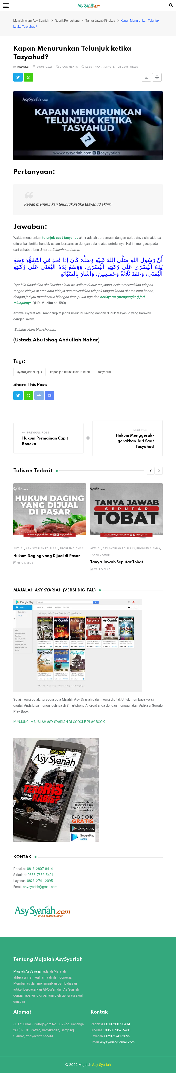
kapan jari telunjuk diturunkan (70, 372)
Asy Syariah (101, 1064)
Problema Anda (71, 548)
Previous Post (38, 432)
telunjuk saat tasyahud (60, 238)
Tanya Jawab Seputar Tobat (116, 562)
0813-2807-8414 (40, 869)
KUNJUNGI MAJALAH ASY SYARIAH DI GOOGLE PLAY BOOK (59, 722)
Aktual (18, 548)
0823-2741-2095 (40, 881)
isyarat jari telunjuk (29, 372)
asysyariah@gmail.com (40, 887)
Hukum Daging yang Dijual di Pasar (46, 556)
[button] (151, 471)
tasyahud (104, 372)
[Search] (171, 5)
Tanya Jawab (100, 554)
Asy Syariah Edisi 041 (42, 548)
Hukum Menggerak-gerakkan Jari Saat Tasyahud (135, 441)
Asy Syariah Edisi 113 (119, 548)
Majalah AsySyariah (27, 971)
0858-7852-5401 (40, 875)
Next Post (141, 430)
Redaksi (23, 66)
